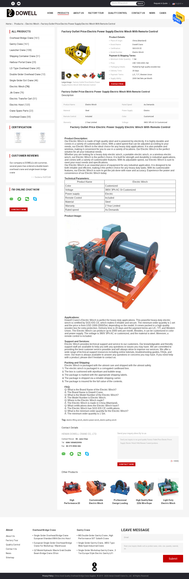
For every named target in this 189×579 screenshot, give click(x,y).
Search (140, 4)
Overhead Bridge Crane (21, 38)
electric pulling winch (108, 420)
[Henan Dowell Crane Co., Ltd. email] (13, 199)
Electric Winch (32, 24)
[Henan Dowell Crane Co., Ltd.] (22, 13)
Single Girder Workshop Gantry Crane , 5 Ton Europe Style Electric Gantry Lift (97, 551)
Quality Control (117, 13)
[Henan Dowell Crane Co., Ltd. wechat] (29, 199)
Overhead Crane (18, 116)
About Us (78, 13)
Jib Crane (14, 92)
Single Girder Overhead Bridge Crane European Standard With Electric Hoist (52, 537)
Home (50, 13)
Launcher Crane (18, 50)
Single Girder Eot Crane (21, 80)
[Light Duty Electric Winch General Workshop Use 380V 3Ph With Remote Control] (168, 487)
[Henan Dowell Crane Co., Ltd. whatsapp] (21, 199)
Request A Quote (160, 3)
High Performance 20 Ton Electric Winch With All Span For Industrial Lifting (72, 502)
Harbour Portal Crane (20, 62)
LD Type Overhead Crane (22, 68)
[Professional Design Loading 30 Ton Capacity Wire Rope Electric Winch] (120, 487)
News (152, 13)
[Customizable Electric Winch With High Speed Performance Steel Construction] (96, 487)
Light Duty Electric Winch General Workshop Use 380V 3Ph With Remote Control (168, 502)
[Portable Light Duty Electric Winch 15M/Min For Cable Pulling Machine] (79, 53)
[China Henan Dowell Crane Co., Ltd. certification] (18, 137)
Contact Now (117, 84)
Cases (162, 13)
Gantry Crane (16, 44)
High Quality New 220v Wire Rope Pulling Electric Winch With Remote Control (144, 502)
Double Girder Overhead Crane (25, 74)
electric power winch (91, 420)
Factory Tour (96, 13)
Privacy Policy (47, 576)
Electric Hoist (17, 104)
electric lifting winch (74, 420)
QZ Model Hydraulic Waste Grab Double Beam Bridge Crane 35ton (52, 551)
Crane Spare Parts (19, 110)
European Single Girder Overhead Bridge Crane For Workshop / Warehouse (53, 544)
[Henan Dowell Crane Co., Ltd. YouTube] (18, 3)
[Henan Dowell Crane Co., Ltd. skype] (37, 199)
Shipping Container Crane (22, 56)
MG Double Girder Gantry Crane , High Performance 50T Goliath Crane (95, 537)
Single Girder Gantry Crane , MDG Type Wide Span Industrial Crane (96, 544)
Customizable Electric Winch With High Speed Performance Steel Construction (96, 502)
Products (63, 13)
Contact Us (138, 13)
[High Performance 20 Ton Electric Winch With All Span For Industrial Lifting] (72, 487)
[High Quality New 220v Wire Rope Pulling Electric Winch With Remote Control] (144, 487)
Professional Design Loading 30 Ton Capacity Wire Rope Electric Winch (120, 502)
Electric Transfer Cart (21, 98)
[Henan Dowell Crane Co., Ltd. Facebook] (13, 3)
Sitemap (10, 557)
